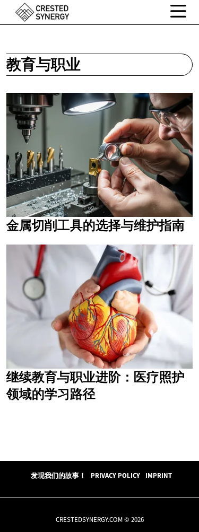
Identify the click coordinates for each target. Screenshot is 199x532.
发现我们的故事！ (58, 475)
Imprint (158, 475)
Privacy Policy (115, 475)
